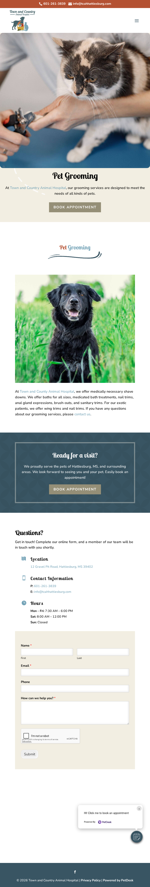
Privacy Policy (91, 880)
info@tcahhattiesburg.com (52, 592)
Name (26, 646)
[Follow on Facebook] (75, 872)
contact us (82, 414)
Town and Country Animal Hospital (38, 187)
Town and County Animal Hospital (47, 391)
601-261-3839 (45, 586)
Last (79, 658)
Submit (29, 754)
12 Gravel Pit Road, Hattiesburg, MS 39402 (61, 567)
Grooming (79, 247)
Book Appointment (75, 207)
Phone (25, 682)
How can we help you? (38, 698)
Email (26, 666)
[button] (137, 837)
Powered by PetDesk (118, 880)
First (23, 658)
